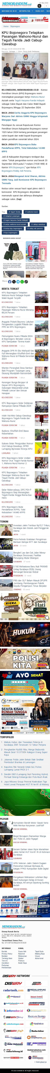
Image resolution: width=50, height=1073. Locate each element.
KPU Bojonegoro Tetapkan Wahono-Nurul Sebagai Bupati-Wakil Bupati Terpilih (16, 295)
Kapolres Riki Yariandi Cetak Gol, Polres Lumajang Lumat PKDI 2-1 (21, 768)
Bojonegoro (15, 26)
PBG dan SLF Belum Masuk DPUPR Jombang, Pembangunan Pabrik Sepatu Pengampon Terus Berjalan (30, 583)
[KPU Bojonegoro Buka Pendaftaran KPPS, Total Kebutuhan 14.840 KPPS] (41, 511)
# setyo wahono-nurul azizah (15, 224)
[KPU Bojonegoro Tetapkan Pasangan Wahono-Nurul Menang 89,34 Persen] (41, 312)
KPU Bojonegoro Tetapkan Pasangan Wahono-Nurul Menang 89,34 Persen (18, 310)
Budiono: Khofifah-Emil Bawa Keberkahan (15, 432)
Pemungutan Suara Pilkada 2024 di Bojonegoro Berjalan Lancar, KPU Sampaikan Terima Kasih (17, 339)
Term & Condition (5, 962)
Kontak (4, 951)
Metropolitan (24, 11)
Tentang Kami (7, 958)
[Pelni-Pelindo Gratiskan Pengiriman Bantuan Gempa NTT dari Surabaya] (6, 544)
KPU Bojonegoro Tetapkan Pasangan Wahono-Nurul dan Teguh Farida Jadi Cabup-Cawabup (15, 476)
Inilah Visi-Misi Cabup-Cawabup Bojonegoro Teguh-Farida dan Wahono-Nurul (16, 418)
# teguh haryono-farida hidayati (16, 220)
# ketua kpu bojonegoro (13, 228)
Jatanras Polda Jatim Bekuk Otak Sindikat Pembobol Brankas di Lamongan (22, 761)
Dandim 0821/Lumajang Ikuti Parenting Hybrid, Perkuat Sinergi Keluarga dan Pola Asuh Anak (24, 775)
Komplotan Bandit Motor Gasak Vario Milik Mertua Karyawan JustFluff (30, 824)
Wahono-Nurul (38, 97)
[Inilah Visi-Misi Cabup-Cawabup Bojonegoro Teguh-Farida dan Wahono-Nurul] (41, 420)
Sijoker (20, 958)
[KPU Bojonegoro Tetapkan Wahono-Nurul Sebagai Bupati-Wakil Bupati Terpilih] (41, 297)
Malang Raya (40, 954)
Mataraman (22, 956)
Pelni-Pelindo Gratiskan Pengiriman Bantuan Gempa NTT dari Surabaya (30, 541)
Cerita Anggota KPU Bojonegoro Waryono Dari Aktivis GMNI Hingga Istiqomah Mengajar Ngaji (25, 116)
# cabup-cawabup (38, 224)
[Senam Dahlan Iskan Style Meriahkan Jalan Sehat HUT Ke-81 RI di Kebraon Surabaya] (6, 854)
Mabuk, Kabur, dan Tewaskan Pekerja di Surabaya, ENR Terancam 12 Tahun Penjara (23, 743)
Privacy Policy (7, 954)
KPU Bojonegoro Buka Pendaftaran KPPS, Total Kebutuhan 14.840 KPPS (23, 148)
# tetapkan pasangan (12, 216)
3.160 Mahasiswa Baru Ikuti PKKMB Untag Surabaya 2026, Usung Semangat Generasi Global (30, 569)
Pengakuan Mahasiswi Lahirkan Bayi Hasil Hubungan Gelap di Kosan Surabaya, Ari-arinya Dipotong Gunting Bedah (31, 881)
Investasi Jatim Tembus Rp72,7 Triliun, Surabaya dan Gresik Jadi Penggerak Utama (31, 528)
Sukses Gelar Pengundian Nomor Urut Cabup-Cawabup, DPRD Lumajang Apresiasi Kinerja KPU (17, 446)
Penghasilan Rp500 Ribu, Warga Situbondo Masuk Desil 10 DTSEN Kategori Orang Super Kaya (24, 752)
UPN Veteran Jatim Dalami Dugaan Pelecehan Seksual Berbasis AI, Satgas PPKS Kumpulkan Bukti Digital (30, 866)
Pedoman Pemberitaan (6, 966)
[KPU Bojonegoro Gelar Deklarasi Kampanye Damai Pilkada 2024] (41, 407)
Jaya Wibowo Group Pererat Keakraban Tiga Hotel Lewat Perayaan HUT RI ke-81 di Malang (25, 783)
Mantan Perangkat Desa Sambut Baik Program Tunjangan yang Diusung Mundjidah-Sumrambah (17, 370)
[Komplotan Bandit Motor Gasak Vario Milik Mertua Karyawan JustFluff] (6, 827)
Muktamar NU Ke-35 (9, 11)
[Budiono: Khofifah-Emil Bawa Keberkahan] (41, 435)
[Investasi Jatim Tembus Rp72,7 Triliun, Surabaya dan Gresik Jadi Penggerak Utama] (6, 530)
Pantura (21, 961)
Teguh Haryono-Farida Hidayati (30, 100)
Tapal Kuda (39, 951)
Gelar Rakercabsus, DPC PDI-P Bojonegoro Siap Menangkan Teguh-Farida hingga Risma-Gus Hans (17, 494)
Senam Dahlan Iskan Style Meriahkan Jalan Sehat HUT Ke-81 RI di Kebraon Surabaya (31, 852)
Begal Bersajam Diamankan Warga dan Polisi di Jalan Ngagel (29, 837)
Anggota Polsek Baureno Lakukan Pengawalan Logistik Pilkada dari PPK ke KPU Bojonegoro (18, 324)
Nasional (21, 954)
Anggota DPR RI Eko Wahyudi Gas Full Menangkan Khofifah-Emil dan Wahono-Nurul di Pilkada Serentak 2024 (18, 354)
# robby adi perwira (35, 228)
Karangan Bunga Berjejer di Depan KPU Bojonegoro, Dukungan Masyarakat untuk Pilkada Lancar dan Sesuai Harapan (15, 388)
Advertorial (39, 958)
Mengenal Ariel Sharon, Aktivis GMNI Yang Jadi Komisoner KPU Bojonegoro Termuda (24, 180)
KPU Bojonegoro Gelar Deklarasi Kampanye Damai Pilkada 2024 (17, 404)
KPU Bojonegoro (16, 167)
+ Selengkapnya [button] (41, 1062)
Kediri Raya (22, 963)
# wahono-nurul (31, 212)
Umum (37, 956)
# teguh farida (14, 212)
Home (5, 26)
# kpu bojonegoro (10, 233)
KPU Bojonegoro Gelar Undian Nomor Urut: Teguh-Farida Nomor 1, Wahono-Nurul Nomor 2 (18, 461)
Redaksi (4, 956)
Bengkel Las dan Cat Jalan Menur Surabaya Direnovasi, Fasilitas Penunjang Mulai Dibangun (29, 555)
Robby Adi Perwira (22, 171)
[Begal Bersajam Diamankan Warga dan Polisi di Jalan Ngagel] (6, 840)
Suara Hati (39, 11)
